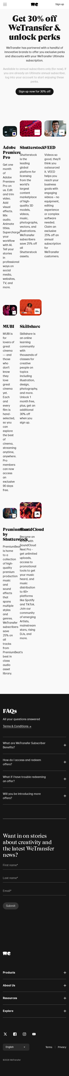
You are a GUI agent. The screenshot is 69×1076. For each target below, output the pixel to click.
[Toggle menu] (5, 4)
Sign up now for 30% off (34, 91)
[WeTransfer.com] (34, 4)
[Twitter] (5, 1035)
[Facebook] (14, 1035)
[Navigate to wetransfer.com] (7, 953)
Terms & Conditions (17, 726)
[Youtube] (33, 1035)
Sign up (59, 4)
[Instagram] (24, 1035)
